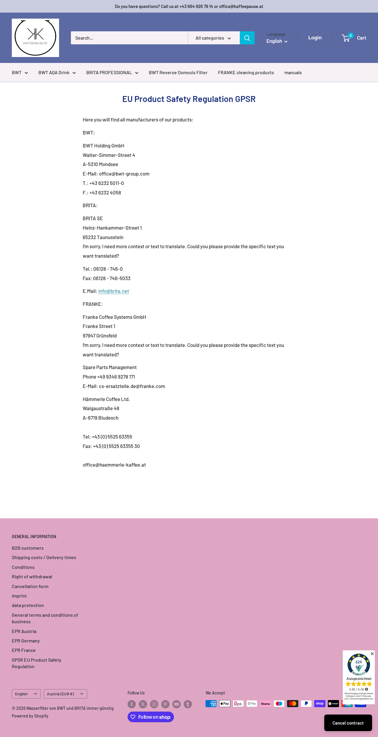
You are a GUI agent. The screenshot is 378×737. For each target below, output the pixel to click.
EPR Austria (24, 631)
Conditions (23, 567)
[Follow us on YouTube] (176, 704)
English (21, 693)
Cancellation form (30, 586)
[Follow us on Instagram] (154, 704)
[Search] (247, 37)
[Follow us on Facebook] (132, 704)
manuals (293, 72)
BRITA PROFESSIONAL (109, 72)
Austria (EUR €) (60, 693)
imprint (19, 595)
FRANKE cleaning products (246, 72)
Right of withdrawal (32, 576)
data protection (28, 605)
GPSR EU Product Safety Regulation (36, 663)
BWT (17, 72)
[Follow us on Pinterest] (165, 704)
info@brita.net (113, 291)
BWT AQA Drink (53, 72)
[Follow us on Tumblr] (188, 704)
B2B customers (28, 548)
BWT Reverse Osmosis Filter (178, 72)
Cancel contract (348, 722)
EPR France (24, 650)
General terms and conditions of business (45, 618)
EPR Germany (26, 640)
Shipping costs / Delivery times (44, 557)
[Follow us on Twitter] (143, 704)
